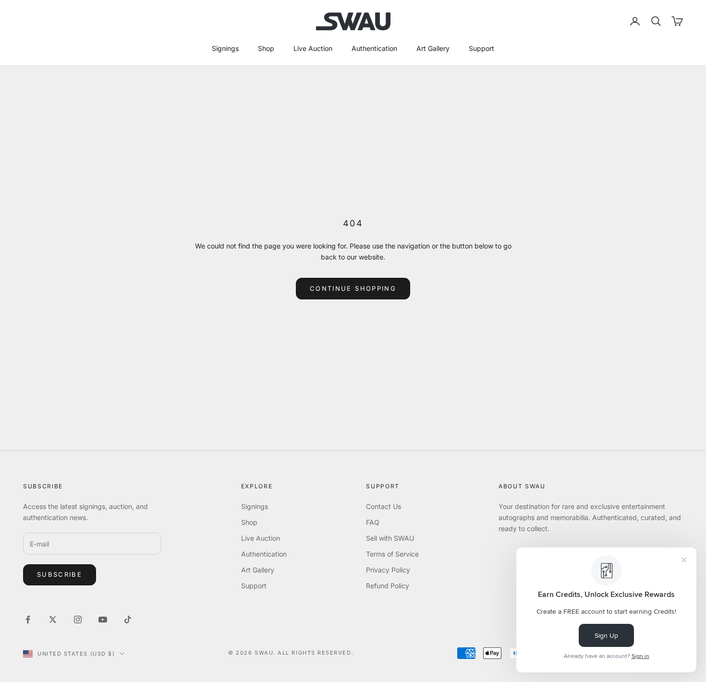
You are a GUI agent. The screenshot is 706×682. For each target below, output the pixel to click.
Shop (266, 48)
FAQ (372, 522)
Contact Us (383, 506)
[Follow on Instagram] (78, 619)
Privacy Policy (388, 570)
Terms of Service (392, 554)
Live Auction (312, 48)
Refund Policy (387, 586)
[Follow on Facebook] (28, 619)
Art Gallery (433, 48)
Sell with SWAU (390, 538)
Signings (225, 48)
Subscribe (59, 574)
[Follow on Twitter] (53, 619)
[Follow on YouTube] (103, 619)
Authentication (374, 48)
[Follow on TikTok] (128, 619)
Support (481, 48)
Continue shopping (353, 288)
